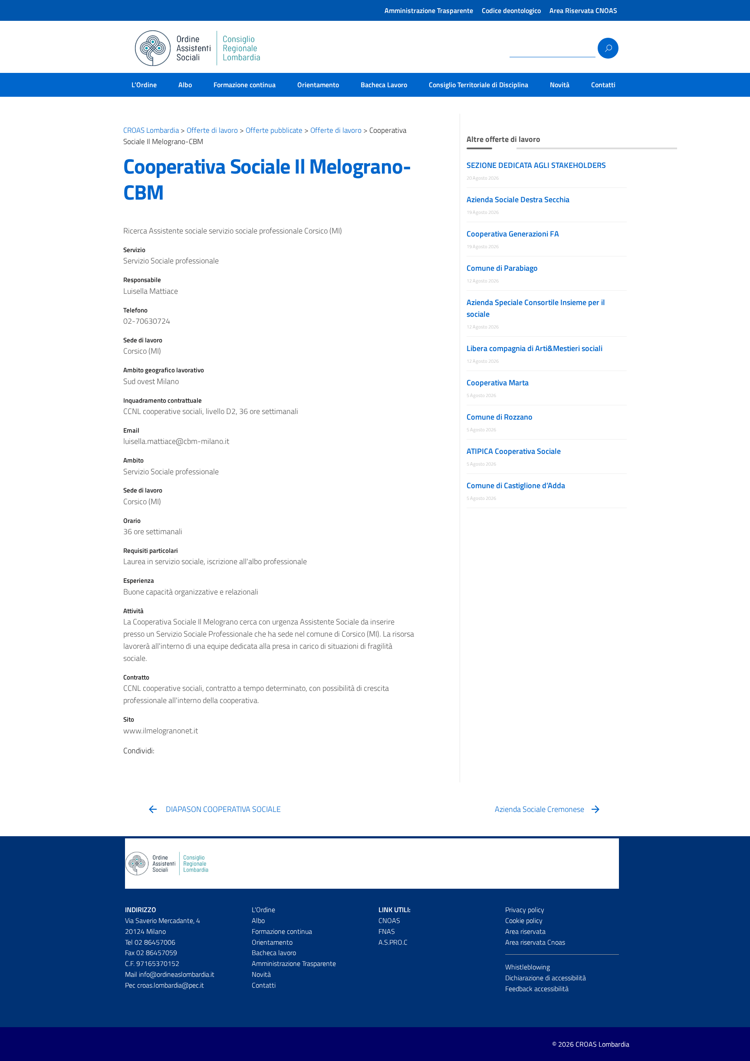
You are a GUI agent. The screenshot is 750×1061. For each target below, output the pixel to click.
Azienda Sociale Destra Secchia (518, 199)
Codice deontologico (511, 10)
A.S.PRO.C (393, 942)
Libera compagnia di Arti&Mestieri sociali (534, 348)
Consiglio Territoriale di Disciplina (478, 84)
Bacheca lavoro (274, 952)
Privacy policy (524, 909)
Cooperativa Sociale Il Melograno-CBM (267, 179)
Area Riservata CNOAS (583, 10)
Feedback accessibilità (537, 988)
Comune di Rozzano (500, 417)
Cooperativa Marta (498, 382)
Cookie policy (524, 920)
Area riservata (525, 931)
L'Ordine (263, 909)
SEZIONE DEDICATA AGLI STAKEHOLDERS (536, 165)
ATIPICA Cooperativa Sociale (514, 451)
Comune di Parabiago (502, 268)
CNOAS (389, 920)
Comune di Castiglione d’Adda (516, 485)
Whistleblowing (527, 967)
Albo (185, 84)
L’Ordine (144, 84)
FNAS (386, 931)
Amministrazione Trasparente (429, 10)
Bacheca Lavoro (384, 84)
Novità (559, 84)
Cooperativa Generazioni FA (513, 234)
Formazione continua (245, 84)
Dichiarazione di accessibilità (545, 977)
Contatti (603, 84)
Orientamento (318, 84)
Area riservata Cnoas (535, 942)
